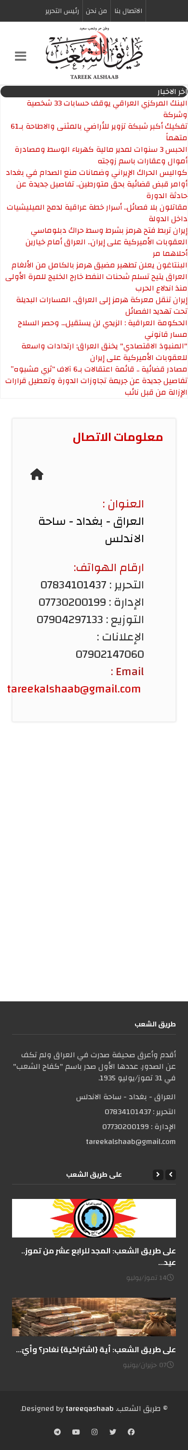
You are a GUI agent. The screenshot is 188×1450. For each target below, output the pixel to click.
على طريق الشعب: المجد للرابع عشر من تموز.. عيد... (98, 1256)
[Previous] (170, 1175)
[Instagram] (95, 1432)
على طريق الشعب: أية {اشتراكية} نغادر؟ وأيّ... (96, 1349)
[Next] (158, 1175)
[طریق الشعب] (94, 53)
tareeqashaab (90, 1408)
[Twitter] (113, 1432)
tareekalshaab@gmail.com (74, 689)
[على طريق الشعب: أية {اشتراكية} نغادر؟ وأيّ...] (94, 1317)
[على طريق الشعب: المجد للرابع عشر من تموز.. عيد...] (94, 1218)
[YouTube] (76, 1432)
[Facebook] (131, 1432)
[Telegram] (57, 1432)
